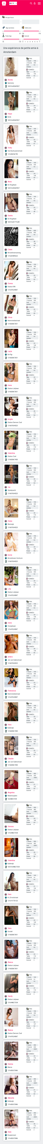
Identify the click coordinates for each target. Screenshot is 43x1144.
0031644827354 (14, 867)
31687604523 (13, 426)
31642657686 (13, 1070)
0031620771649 (14, 222)
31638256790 (13, 154)
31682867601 (13, 324)
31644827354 (13, 833)
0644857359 (12, 799)
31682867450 (13, 460)
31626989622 (13, 256)
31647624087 (13, 290)
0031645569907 (14, 86)
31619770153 (13, 901)
